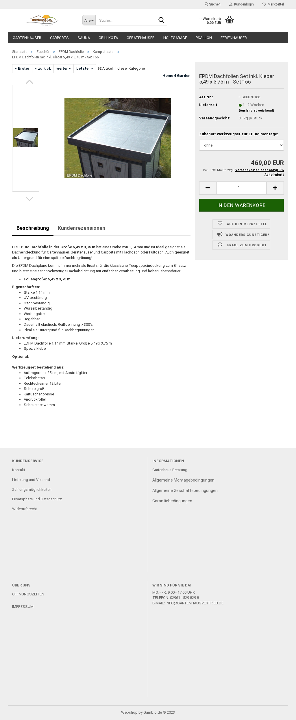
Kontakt (18, 470)
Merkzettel (275, 4)
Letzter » (84, 68)
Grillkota (108, 38)
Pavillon (204, 38)
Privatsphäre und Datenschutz (37, 499)
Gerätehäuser (141, 38)
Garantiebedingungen (172, 501)
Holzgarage (175, 38)
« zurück (43, 68)
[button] (29, 81)
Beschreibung (32, 228)
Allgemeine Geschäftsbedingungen (185, 490)
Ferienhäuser (234, 38)
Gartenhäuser (27, 38)
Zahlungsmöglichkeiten (31, 489)
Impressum (23, 606)
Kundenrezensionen (81, 228)
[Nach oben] (280, 711)
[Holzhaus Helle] (43, 20)
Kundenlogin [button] (243, 4)
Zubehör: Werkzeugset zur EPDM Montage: (238, 134)
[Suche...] (161, 20)
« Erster (22, 68)
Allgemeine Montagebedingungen (183, 480)
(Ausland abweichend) (256, 110)
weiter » (63, 68)
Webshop (129, 712)
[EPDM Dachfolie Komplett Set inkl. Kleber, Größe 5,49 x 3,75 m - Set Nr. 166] (117, 138)
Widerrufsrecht (24, 509)
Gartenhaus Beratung (170, 470)
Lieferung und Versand (31, 479)
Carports (59, 38)
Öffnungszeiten (28, 594)
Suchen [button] (214, 4)
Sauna (83, 38)
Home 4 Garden (176, 75)
